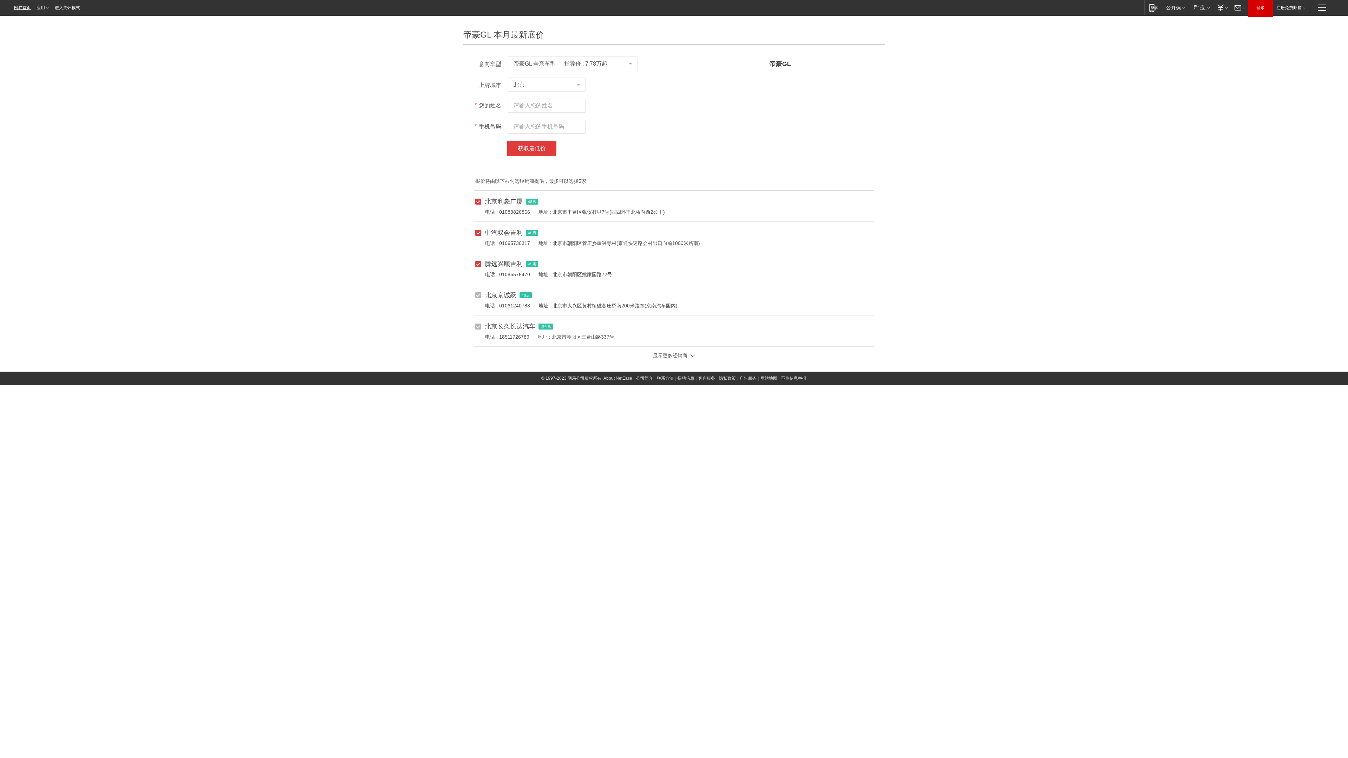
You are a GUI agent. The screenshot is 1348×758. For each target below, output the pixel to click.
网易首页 (22, 7)
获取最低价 (532, 148)
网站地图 (768, 378)
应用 (41, 7)
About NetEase (617, 378)
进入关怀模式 (67, 7)
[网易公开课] (1175, 7)
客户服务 (706, 378)
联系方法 (665, 378)
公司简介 (644, 378)
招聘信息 (686, 378)
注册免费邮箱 (1289, 7)
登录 (1260, 7)
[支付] (1222, 7)
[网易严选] (1200, 7)
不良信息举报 (793, 378)
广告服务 (748, 378)
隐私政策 (727, 378)
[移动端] (1153, 7)
